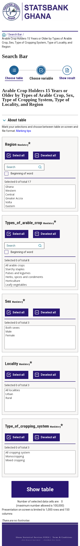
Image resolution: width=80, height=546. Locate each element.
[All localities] (40, 390)
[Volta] (40, 202)
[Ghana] (40, 187)
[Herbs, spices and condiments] (40, 277)
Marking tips (23, 130)
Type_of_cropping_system (27, 426)
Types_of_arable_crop (23, 222)
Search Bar (15, 34)
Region (11, 144)
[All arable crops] (40, 265)
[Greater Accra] (40, 198)
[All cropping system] (40, 452)
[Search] (40, 167)
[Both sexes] (40, 328)
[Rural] (40, 398)
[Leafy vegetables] (40, 285)
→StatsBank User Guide (52, 540)
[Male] (40, 331)
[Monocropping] (40, 456)
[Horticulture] (40, 281)
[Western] (40, 191)
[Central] (40, 194)
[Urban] (40, 394)
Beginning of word (22, 173)
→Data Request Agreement (31, 540)
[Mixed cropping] (40, 460)
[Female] (40, 335)
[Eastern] (40, 206)
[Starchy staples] (40, 269)
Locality (11, 363)
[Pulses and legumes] (40, 273)
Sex (8, 301)
